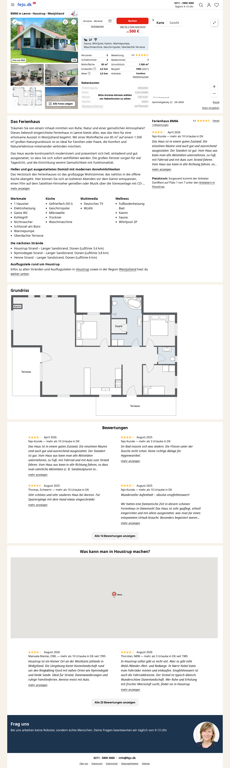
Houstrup (82, 269)
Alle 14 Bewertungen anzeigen (115, 536)
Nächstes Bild (73, 42)
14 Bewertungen (160, 124)
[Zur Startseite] (27, 4)
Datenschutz (112, 763)
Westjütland (127, 269)
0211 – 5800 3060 (184, 3)
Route (216, 102)
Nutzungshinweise (129, 763)
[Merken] (73, 21)
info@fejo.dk (127, 758)
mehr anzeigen (161, 169)
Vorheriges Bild (14, 42)
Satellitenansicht (185, 58)
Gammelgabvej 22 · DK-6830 (168, 102)
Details (216, 120)
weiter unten (20, 274)
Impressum (97, 763)
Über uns (83, 763)
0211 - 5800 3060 (104, 758)
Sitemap (146, 763)
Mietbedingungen (141, 76)
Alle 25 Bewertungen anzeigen (115, 702)
